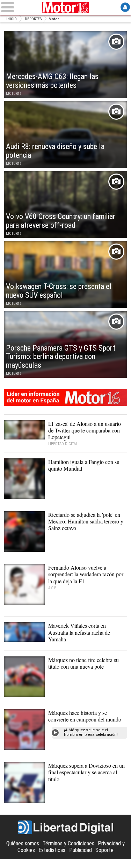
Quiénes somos (22, 843)
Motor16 (66, 7)
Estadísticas (51, 850)
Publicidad (80, 850)
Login (125, 7)
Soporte (104, 850)
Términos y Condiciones (68, 843)
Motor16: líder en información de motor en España (65, 397)
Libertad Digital (65, 828)
